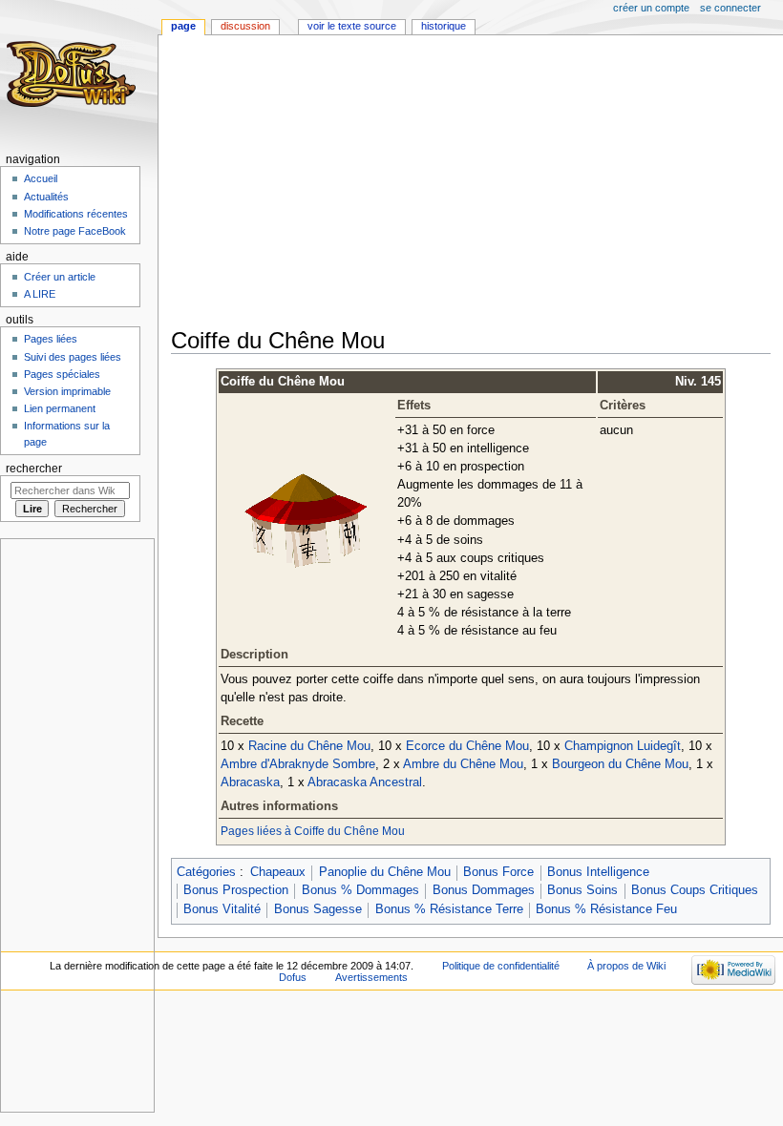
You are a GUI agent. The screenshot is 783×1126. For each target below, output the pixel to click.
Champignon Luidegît (622, 746)
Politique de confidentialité (501, 965)
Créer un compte (651, 7)
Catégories (206, 872)
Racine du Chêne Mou (309, 746)
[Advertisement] (477, 183)
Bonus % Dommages (360, 890)
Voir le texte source (351, 25)
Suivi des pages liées (72, 357)
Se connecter (730, 7)
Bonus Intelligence (598, 872)
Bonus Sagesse (318, 909)
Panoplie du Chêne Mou (385, 872)
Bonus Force (498, 872)
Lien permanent (59, 408)
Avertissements (371, 977)
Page (183, 25)
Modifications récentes (76, 213)
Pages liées (50, 338)
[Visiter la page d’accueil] (74, 74)
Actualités (46, 196)
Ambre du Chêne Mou (463, 764)
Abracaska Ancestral (364, 782)
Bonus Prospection (235, 890)
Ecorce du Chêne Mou (467, 746)
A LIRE (39, 294)
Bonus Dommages (484, 890)
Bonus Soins (582, 890)
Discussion (245, 25)
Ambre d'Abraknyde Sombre (298, 764)
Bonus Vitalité (222, 909)
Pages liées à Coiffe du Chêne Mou (313, 831)
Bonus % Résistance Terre (449, 909)
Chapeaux (278, 872)
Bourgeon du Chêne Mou (620, 764)
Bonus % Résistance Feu (606, 909)
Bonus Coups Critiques (694, 890)
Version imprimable (67, 391)
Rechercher (34, 468)
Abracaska (250, 782)
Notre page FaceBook (75, 231)
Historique (443, 25)
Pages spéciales (62, 374)
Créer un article (59, 276)
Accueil (40, 178)
